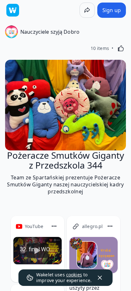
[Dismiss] (100, 278)
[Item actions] (54, 226)
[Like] (121, 48)
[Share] (87, 10)
